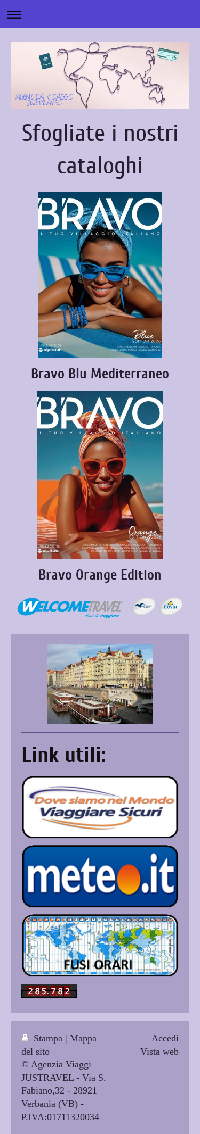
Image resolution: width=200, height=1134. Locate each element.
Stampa (48, 1038)
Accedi (165, 1038)
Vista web (159, 1051)
